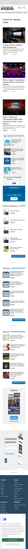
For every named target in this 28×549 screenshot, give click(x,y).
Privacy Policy (5, 535)
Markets (15, 492)
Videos (2, 494)
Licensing (16, 506)
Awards (2, 490)
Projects (5, 54)
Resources (3, 486)
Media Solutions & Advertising (20, 504)
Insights (13, 154)
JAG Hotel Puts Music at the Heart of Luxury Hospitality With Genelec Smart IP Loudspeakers (17, 374)
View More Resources (18, 256)
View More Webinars (18, 319)
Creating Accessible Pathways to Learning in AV (17, 169)
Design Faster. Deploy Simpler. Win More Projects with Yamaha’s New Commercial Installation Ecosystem (17, 273)
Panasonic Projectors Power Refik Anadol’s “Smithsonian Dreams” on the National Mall (17, 364)
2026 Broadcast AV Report (16, 229)
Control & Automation (18, 488)
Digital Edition (3, 510)
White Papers (3, 506)
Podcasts (2, 488)
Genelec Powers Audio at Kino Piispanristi (13, 46)
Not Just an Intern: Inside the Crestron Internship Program (17, 150)
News (13, 144)
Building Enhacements (18, 484)
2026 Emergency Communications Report (16, 238)
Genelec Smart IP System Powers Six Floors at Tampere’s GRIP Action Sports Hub (17, 337)
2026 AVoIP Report (14, 211)
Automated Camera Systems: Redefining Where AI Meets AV (17, 301)
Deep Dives (13, 213)
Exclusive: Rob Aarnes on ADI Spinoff (14, 12)
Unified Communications (19, 498)
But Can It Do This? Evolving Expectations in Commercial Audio (17, 292)
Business (16, 486)
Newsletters (16, 508)
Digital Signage (17, 490)
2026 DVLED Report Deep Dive (17, 220)
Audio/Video (16, 482)
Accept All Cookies (13, 539)
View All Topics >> (17, 500)
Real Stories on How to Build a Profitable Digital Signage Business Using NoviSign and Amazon (17, 311)
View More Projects (18, 382)
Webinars (12, 277)
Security (15, 496)
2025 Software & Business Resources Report (16, 247)
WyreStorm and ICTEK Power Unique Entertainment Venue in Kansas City (17, 355)
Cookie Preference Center (13, 544)
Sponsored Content (4, 496)
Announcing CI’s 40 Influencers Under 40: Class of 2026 (16, 141)
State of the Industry (5, 512)
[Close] (24, 516)
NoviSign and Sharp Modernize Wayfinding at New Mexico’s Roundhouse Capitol (17, 346)
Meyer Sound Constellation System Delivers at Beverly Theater (13, 82)
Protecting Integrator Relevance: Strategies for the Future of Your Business (17, 283)
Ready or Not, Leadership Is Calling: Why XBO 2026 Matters (17, 160)
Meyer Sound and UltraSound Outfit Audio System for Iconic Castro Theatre (12, 120)
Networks (16, 494)
